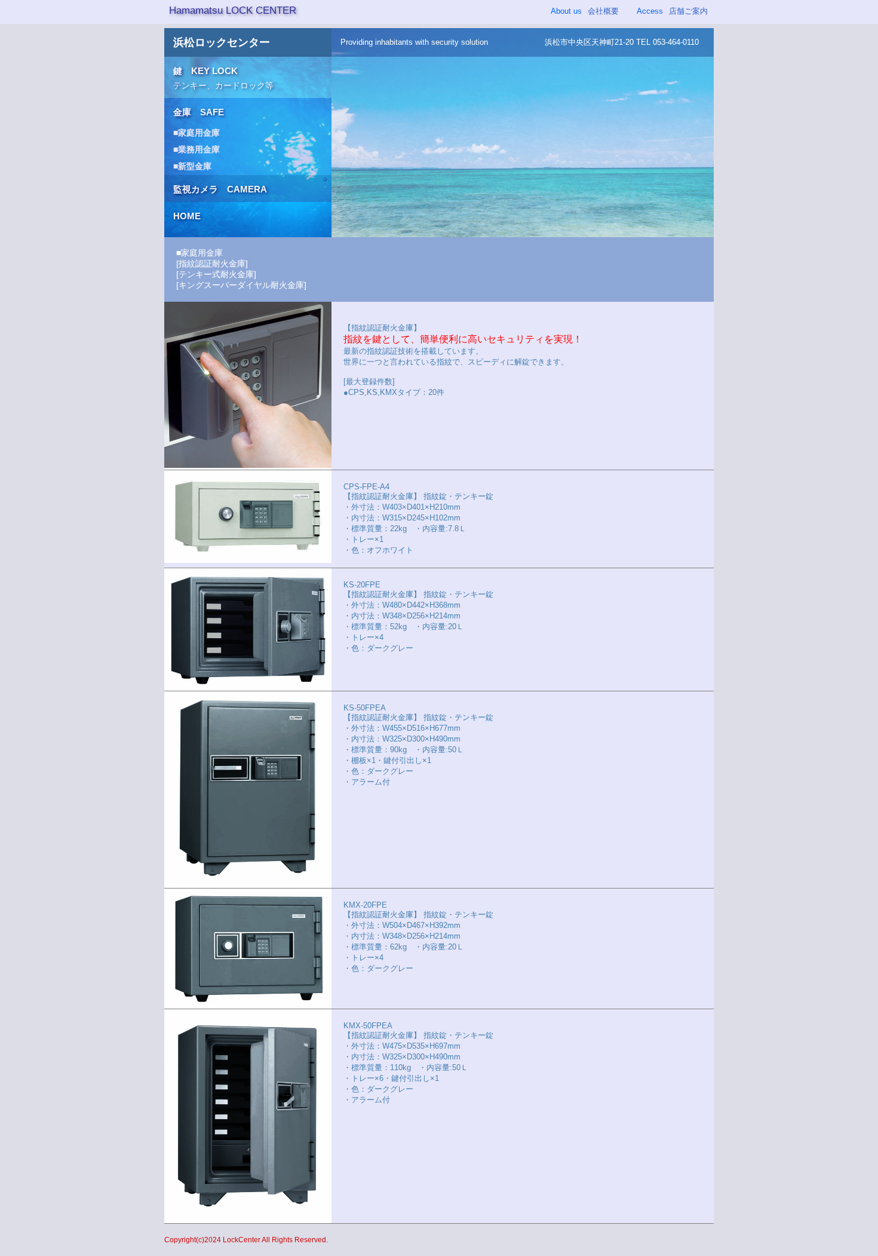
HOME (187, 216)
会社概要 (585, 11)
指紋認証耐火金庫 (212, 263)
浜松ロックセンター (221, 42)
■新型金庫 (192, 166)
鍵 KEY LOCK (223, 78)
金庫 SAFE (198, 112)
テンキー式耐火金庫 (216, 274)
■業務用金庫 (196, 149)
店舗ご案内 (672, 11)
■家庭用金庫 (196, 132)
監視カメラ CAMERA (220, 189)
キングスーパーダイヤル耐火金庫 (241, 285)
